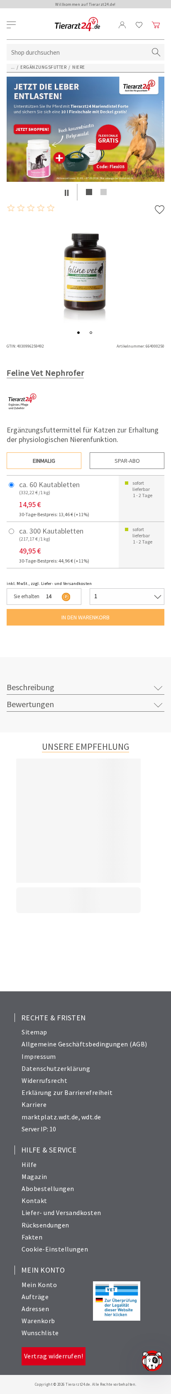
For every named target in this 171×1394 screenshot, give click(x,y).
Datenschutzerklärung (56, 1068)
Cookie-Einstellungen (55, 1249)
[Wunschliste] (139, 24)
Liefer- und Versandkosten (61, 1212)
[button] (66, 192)
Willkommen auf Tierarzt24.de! (85, 4)
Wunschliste (40, 1333)
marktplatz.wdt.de (50, 1117)
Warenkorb (38, 1321)
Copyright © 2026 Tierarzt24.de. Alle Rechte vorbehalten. (86, 1384)
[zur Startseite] (77, 24)
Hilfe (29, 1164)
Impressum (39, 1056)
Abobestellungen (48, 1188)
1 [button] (89, 192)
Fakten (32, 1237)
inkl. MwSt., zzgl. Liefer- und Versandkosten (49, 583)
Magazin (34, 1176)
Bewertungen (30, 704)
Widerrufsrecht (44, 1080)
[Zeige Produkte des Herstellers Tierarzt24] (22, 415)
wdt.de (91, 1117)
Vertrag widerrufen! (53, 1356)
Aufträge (35, 1297)
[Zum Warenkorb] (156, 24)
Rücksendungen (45, 1225)
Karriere (34, 1104)
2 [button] (103, 192)
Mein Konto (39, 1284)
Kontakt (34, 1200)
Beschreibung (30, 687)
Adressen (35, 1309)
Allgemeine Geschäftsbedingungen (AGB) (84, 1044)
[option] (85, 129)
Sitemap (34, 1032)
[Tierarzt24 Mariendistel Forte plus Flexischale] (85, 129)
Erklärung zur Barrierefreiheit (67, 1092)
